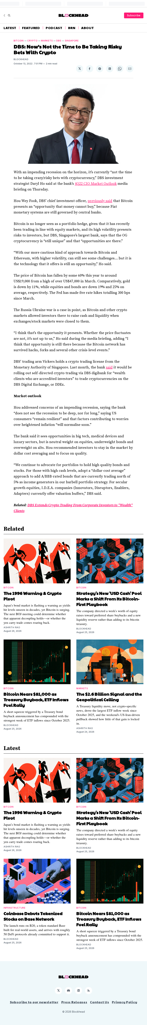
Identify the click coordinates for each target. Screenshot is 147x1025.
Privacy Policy (124, 1002)
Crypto (32, 40)
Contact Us (99, 1002)
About (87, 27)
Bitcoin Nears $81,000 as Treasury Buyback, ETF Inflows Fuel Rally (36, 699)
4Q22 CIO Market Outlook (96, 184)
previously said (100, 201)
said (109, 367)
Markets (47, 40)
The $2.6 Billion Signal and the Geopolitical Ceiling (109, 696)
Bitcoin (19, 40)
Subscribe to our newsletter (34, 1002)
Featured (31, 27)
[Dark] (5, 15)
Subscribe (134, 15)
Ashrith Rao (12, 627)
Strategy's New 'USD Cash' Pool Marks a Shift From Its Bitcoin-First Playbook (109, 598)
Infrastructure (14, 907)
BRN (71, 27)
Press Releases (74, 1002)
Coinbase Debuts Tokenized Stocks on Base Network (33, 916)
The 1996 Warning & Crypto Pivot (33, 596)
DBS (58, 40)
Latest (10, 27)
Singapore (72, 40)
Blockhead (21, 59)
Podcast (54, 27)
